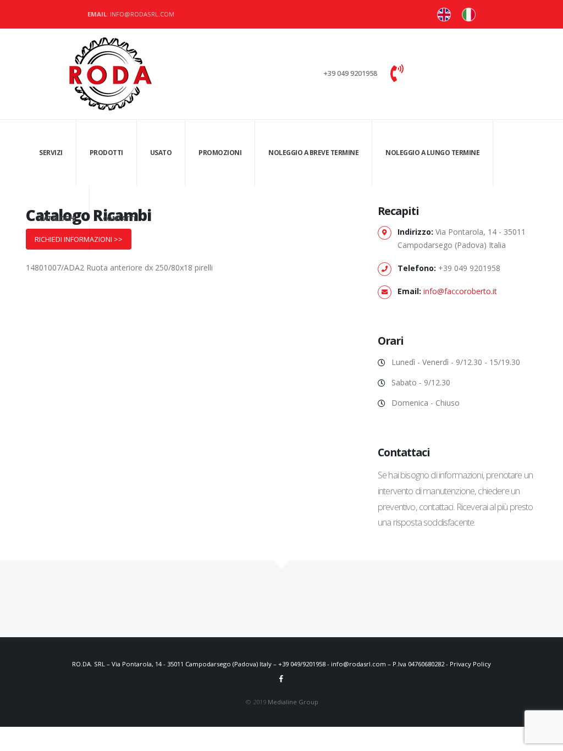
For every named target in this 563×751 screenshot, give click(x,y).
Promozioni (219, 152)
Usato (161, 152)
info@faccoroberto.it (460, 291)
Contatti (119, 218)
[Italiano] (444, 14)
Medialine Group (293, 702)
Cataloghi (57, 218)
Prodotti (106, 152)
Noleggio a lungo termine (432, 152)
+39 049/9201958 (301, 664)
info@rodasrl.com (358, 664)
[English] (469, 14)
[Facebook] (281, 678)
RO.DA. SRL (88, 664)
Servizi (51, 152)
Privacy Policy (470, 664)
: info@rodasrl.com (130, 14)
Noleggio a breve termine (313, 152)
